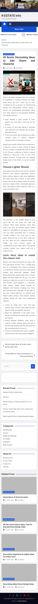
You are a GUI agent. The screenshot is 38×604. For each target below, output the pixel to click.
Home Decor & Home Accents (15, 497)
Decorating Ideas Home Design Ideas (18, 584)
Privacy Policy (7, 461)
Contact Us (7, 464)
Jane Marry (19, 68)
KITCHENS (6, 439)
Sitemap (6, 467)
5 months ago (9, 500)
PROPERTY (6, 442)
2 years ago (8, 68)
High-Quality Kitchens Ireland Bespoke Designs (18, 416)
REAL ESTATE (7, 445)
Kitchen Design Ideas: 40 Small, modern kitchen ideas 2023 (18, 345)
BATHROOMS (7, 430)
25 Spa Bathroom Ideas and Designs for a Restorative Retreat (19, 355)
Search (33, 366)
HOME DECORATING (9, 54)
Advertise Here (8, 458)
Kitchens (6, 397)
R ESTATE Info (11, 15)
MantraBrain (23, 601)
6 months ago (9, 587)
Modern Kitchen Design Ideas (12, 392)
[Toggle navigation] (10, 24)
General (5, 433)
